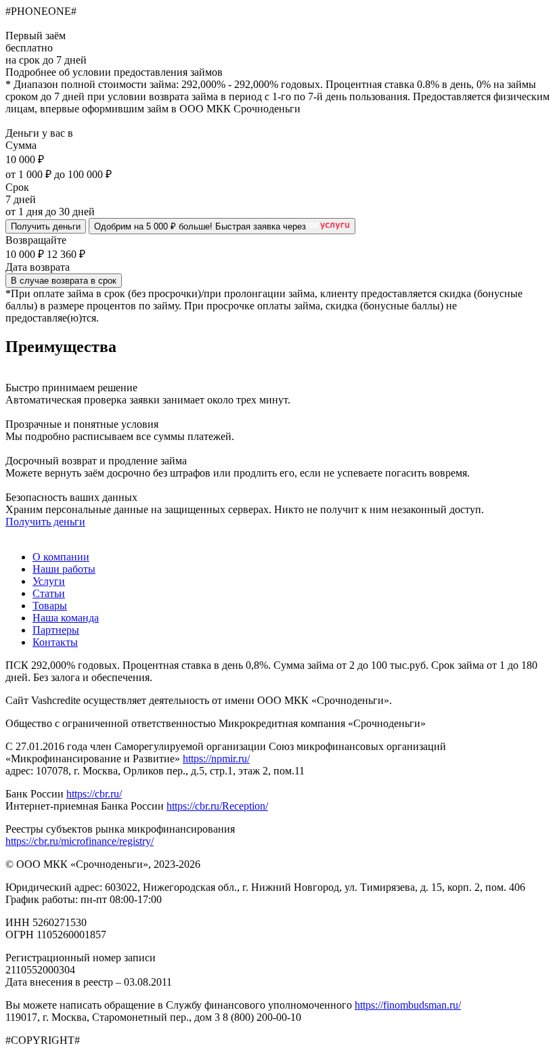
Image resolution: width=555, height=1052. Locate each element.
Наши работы (63, 569)
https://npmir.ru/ (216, 758)
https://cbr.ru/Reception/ (217, 806)
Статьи (48, 593)
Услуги (48, 581)
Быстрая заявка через (200, 226)
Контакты (55, 642)
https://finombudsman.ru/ (408, 1005)
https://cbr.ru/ (94, 793)
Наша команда (65, 617)
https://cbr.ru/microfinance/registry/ (79, 841)
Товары (49, 605)
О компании (60, 557)
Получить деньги (46, 226)
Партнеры (55, 630)
